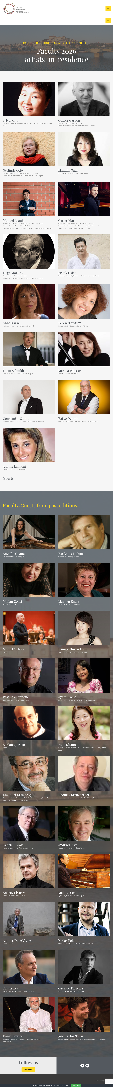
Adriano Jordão (14, 744)
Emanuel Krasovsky (17, 795)
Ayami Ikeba (67, 697)
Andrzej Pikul (68, 845)
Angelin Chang (14, 553)
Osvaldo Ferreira (70, 988)
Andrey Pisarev (14, 892)
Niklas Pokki (67, 940)
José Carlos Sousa (71, 1036)
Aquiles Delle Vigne (17, 940)
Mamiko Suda (68, 170)
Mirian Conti (12, 601)
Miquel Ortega (13, 649)
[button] (108, 20)
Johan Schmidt (13, 370)
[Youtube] (87, 1065)
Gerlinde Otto (13, 170)
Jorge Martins (13, 273)
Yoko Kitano (67, 744)
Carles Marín (67, 220)
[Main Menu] (108, 8)
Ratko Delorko (68, 418)
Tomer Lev (10, 988)
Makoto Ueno (67, 892)
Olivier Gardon (69, 120)
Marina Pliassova (70, 370)
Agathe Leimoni (14, 466)
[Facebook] (82, 1065)
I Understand (76, 1085)
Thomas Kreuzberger (73, 795)
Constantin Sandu (16, 418)
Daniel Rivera (13, 1036)
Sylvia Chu (10, 120)
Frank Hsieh (67, 273)
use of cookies (65, 1085)
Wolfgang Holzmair (72, 553)
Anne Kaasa (11, 323)
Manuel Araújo (13, 220)
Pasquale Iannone (16, 697)
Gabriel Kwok (13, 845)
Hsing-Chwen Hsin (72, 649)
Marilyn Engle (68, 601)
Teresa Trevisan (69, 323)
